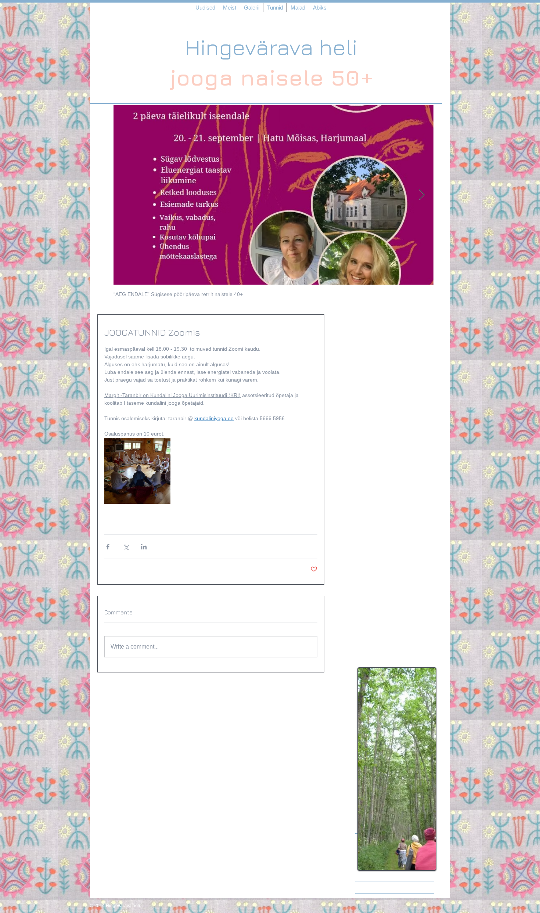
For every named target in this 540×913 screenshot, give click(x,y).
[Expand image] (137, 471)
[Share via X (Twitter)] (125, 546)
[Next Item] (421, 195)
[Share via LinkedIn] (143, 546)
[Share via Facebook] (107, 546)
